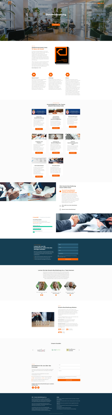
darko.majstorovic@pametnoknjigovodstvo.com (40, 379)
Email (59, 250)
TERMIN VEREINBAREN (79, 3)
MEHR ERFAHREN (55, 24)
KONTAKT (95, 3)
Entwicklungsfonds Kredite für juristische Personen (64, 407)
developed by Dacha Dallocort (58, 413)
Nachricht (60, 370)
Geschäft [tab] (36, 217)
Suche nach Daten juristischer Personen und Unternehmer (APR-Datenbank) (67, 405)
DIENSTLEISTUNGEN (72, 3)
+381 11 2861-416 (48, 378)
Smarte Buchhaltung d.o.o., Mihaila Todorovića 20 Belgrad (42, 376)
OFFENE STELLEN (86, 3)
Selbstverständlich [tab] (45, 217)
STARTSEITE (63, 3)
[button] (69, 191)
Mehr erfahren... (72, 126)
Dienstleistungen (36, 222)
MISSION (91, 3)
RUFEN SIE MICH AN (68, 259)
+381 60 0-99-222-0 (38, 378)
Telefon (60, 247)
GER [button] (98, 3)
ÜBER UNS (66, 3)
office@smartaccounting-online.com (39, 380)
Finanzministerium (59, 406)
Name (60, 244)
